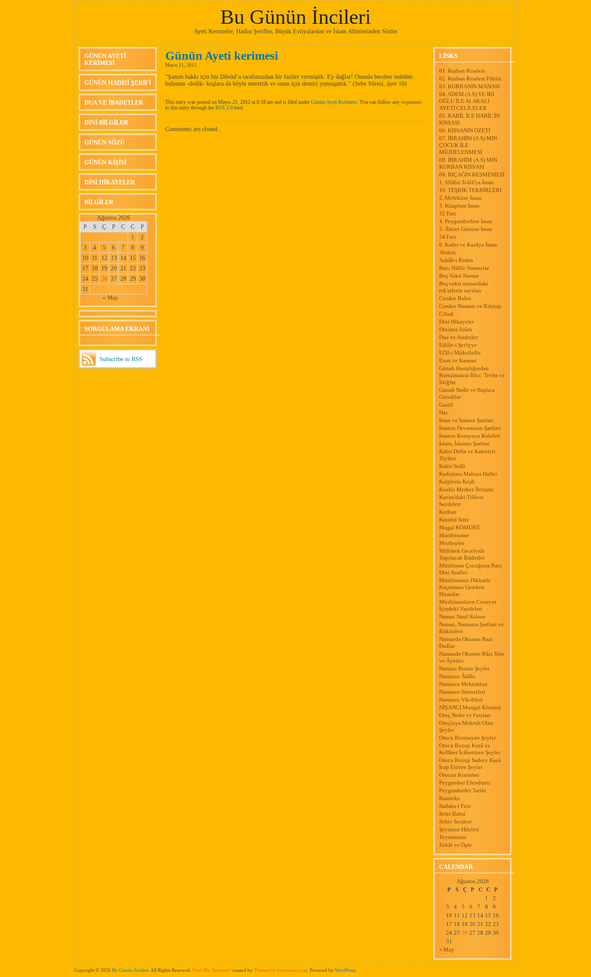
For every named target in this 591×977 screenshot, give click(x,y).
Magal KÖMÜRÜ (459, 527)
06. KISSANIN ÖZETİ (464, 130)
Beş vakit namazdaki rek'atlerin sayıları (463, 287)
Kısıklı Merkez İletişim (466, 489)
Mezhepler (451, 543)
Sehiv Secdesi (455, 821)
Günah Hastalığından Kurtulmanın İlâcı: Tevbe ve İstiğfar (472, 375)
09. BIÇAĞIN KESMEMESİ (471, 174)
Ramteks (449, 798)
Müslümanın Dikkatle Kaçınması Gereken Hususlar (465, 587)
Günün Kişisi (105, 162)
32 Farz (447, 213)
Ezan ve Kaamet (458, 360)
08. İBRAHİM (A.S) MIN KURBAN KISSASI (468, 163)
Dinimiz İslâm (455, 329)
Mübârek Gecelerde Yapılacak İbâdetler (462, 554)
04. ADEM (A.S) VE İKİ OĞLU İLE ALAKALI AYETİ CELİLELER (466, 101)
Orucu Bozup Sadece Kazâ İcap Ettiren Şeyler (470, 763)
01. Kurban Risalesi (462, 70)
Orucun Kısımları (459, 775)
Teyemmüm (452, 837)
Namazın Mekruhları (463, 684)
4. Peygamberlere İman (465, 221)
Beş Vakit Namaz (459, 275)
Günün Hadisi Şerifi (117, 83)
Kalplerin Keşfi (457, 481)
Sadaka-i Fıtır (455, 806)
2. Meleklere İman (460, 198)
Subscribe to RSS (121, 359)
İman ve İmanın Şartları (466, 420)
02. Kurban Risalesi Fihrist (470, 78)
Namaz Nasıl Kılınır (462, 616)
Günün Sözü (104, 142)
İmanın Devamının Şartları (470, 428)
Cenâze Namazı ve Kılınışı (470, 306)
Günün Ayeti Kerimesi (105, 59)
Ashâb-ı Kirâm (456, 260)
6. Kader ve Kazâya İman (468, 244)
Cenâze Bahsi (455, 298)
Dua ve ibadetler (113, 102)
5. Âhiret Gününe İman (465, 229)
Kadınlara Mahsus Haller (468, 474)
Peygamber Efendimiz (465, 782)
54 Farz (447, 237)
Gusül (446, 404)
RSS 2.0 (224, 108)
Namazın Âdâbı (457, 676)
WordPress (345, 970)
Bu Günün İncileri (295, 16)
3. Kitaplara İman (459, 205)
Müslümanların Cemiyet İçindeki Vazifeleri (467, 605)
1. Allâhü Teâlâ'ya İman (466, 182)
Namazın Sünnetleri (462, 692)
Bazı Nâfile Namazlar (464, 268)
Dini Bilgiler (106, 122)
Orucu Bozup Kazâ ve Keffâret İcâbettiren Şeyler (469, 749)
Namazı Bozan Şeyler (464, 668)
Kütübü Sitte (454, 519)
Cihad (446, 314)
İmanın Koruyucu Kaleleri (469, 435)
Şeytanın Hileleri (459, 829)
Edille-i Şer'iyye (458, 345)
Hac (443, 412)
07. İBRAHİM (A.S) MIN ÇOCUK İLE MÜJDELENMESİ (468, 145)
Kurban (447, 512)
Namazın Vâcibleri (461, 699)
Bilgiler (98, 202)
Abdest (447, 252)
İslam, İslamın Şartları (464, 443)
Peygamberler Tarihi (462, 790)
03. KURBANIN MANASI (469, 86)
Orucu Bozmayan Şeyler (467, 737)
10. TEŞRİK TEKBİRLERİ (470, 190)
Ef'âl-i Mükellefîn (460, 352)
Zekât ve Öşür (455, 845)
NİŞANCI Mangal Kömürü (470, 707)
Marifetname (454, 535)
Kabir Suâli (452, 466)
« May (110, 298)
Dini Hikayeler (109, 182)
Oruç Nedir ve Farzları (465, 715)
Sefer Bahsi (452, 813)
